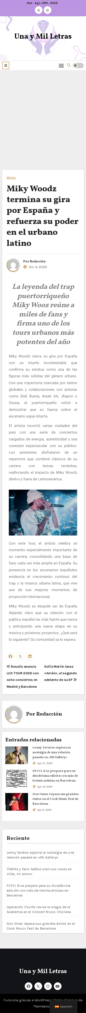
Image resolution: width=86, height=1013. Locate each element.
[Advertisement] (43, 116)
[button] (5, 65)
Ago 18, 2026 (44, 786)
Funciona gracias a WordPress (28, 1000)
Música (11, 178)
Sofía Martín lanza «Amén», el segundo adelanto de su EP (60, 673)
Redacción (37, 261)
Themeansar (42, 1006)
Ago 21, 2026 (44, 763)
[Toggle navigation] (61, 65)
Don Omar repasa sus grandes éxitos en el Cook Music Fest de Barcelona (55, 799)
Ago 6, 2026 (44, 809)
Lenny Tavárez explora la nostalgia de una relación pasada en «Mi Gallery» (51, 752)
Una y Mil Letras (43, 37)
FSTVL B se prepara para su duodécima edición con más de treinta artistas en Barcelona (55, 776)
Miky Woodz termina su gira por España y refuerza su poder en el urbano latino (43, 216)
